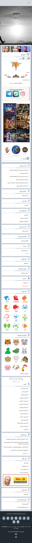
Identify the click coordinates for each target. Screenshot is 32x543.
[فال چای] (23, 136)
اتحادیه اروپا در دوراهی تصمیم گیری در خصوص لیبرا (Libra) (15, 447)
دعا (12, 83)
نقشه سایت (10, 531)
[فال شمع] (9, 123)
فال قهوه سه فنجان (24, 218)
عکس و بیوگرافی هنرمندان (22, 507)
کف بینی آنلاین (25, 231)
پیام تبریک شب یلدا (24, 472)
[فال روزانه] (9, 110)
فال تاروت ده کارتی (24, 417)
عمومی (21, 159)
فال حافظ (26, 463)
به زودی (16, 13)
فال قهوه (26, 215)
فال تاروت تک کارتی (24, 398)
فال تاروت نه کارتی (24, 414)
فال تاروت (26, 429)
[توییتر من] (7, 518)
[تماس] (12, 518)
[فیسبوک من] (20, 518)
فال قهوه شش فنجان (23, 221)
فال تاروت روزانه (24, 388)
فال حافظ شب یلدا (24, 469)
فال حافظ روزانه (25, 466)
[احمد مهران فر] (25, 49)
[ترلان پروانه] (16, 49)
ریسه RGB (25, 283)
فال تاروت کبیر (25, 391)
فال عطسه (26, 494)
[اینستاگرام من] (16, 518)
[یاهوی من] (28, 518)
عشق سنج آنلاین (24, 273)
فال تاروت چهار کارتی (23, 404)
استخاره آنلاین (25, 195)
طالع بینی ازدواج (24, 241)
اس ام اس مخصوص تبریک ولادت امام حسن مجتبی (18, 183)
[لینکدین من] (14, 522)
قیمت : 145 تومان (16, 380)
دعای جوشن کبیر (24, 250)
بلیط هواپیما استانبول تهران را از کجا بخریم (19, 450)
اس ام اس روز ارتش (24, 173)
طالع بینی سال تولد (24, 373)
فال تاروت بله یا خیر (24, 426)
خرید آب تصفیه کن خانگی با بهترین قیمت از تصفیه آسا (17, 439)
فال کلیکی (26, 263)
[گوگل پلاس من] (3, 518)
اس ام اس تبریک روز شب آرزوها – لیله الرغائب (18, 170)
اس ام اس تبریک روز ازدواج (22, 186)
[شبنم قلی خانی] (6, 49)
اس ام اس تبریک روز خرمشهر (22, 179)
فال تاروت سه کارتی (24, 401)
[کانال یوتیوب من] (18, 522)
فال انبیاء (26, 205)
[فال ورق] (9, 136)
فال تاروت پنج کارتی (24, 407)
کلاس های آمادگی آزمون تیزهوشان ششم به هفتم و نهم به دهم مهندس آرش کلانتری (16, 443)
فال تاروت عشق (24, 420)
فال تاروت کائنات (24, 395)
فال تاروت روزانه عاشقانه (22, 423)
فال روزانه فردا (25, 504)
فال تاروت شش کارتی (23, 410)
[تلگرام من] (24, 518)
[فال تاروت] (23, 110)
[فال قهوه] (23, 123)
